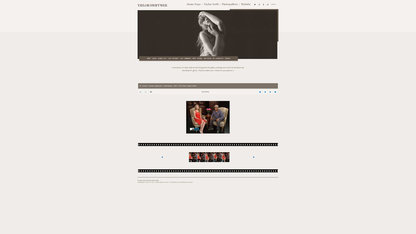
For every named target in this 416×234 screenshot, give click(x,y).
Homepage (141, 182)
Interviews (167, 86)
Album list (162, 58)
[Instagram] (259, 4)
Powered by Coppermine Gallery (181, 182)
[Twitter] (255, 4)
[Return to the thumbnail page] (140, 92)
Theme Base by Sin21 (162, 182)
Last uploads (173, 58)
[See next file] (270, 92)
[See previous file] (265, 92)
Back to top (150, 182)
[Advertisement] (208, 77)
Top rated (207, 58)
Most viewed (197, 58)
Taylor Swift (211, 4)
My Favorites (218, 58)
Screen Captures (155, 86)
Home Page (194, 4)
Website (246, 4)
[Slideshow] (150, 92)
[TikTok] (268, 4)
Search (227, 58)
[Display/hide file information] (145, 92)
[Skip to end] (275, 92)
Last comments (185, 58)
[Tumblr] (263, 4)
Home (148, 58)
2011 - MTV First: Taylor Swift (185, 86)
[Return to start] (259, 92)
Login (154, 58)
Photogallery (230, 4)
